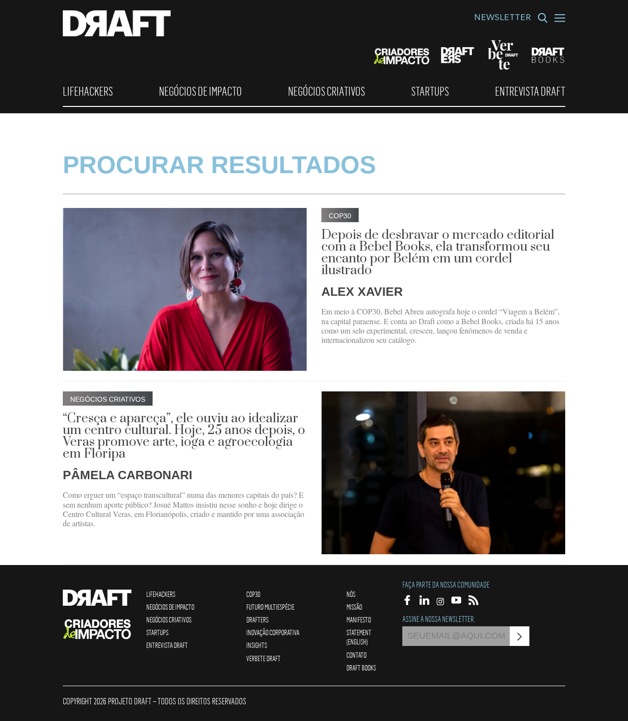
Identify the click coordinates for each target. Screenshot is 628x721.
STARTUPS (430, 91)
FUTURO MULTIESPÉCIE (270, 606)
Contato (356, 654)
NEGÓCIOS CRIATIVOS (326, 91)
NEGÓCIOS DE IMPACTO (200, 91)
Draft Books (361, 667)
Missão (354, 606)
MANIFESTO (358, 619)
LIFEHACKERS (88, 91)
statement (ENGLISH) (358, 637)
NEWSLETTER (502, 19)
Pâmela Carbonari (127, 475)
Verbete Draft (263, 658)
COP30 (253, 594)
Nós (350, 594)
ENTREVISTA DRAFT (530, 91)
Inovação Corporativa (272, 632)
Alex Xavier (362, 291)
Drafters (257, 619)
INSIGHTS (256, 645)
